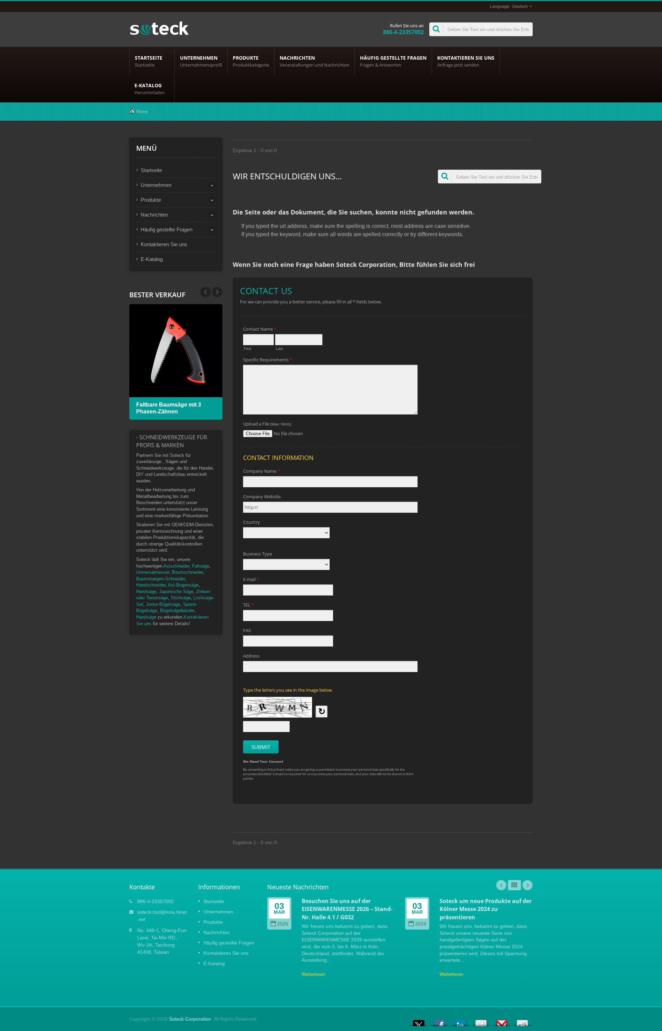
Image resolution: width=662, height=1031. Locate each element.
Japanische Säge (176, 591)
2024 (420, 924)
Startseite (148, 61)
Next (205, 292)
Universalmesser (152, 572)
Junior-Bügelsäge (163, 604)
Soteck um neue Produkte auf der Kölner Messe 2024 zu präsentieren (486, 909)
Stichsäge (181, 597)
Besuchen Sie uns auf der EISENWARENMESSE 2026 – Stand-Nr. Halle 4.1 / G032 (347, 909)
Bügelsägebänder (177, 610)
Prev (217, 292)
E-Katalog (149, 89)
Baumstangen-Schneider (160, 578)
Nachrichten (314, 61)
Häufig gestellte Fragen (393, 61)
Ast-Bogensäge (183, 585)
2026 (282, 924)
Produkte (251, 61)
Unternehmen (201, 61)
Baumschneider (187, 572)
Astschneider (176, 566)
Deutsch (520, 6)
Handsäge (146, 591)
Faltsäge (200, 566)
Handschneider (151, 585)
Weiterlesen (313, 974)
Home (142, 111)
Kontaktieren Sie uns (465, 61)
